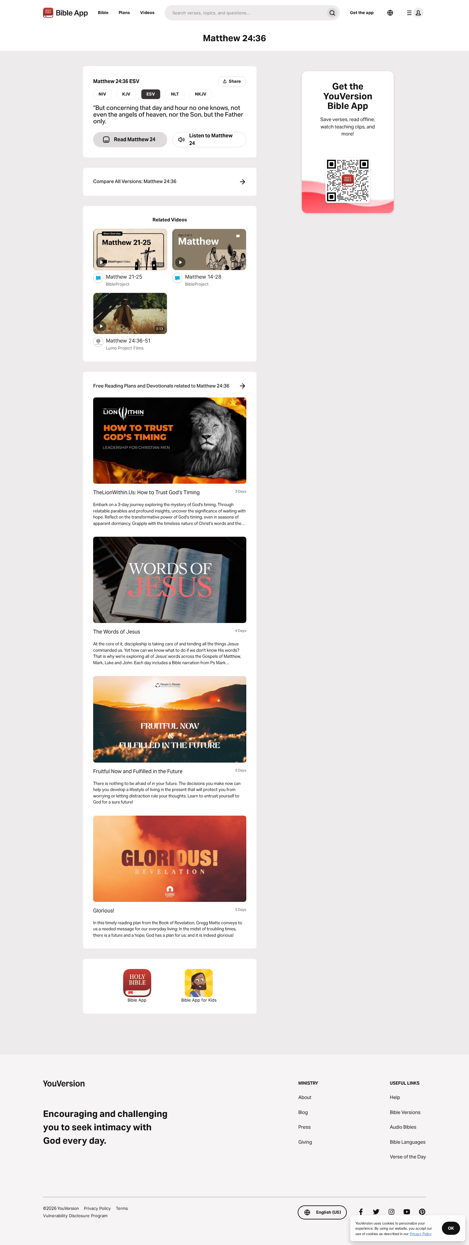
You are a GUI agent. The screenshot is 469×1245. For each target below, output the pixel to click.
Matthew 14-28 (209, 276)
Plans (124, 12)
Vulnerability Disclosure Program (75, 1215)
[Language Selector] (390, 12)
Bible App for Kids (199, 1000)
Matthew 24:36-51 (134, 340)
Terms (122, 1208)
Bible (103, 12)
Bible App (137, 1000)
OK (451, 1228)
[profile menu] (414, 12)
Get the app (362, 12)
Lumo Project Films (125, 347)
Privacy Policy (97, 1208)
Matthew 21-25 (130, 276)
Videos (147, 12)
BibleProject (118, 284)
